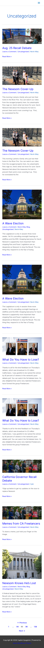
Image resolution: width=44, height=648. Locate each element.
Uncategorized (23, 51)
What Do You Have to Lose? (20, 359)
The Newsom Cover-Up (17, 89)
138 (35, 627)
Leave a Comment (9, 51)
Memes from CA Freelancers (21, 523)
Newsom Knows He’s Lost (19, 583)
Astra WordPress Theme (22, 643)
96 (26, 627)
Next (22, 631)
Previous (22, 623)
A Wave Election (13, 223)
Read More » (7, 56)
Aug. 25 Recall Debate (17, 48)
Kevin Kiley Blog (24, 227)
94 (17, 627)
